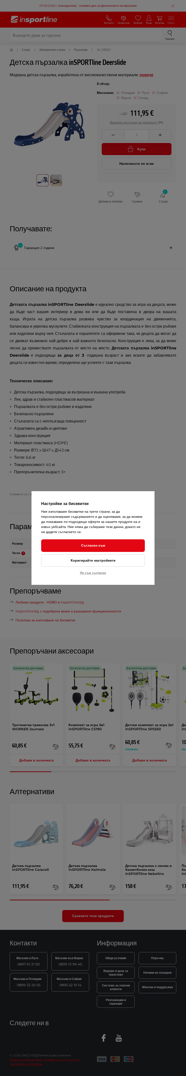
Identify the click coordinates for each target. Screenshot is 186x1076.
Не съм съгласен (93, 573)
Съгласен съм (93, 545)
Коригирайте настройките (93, 560)
